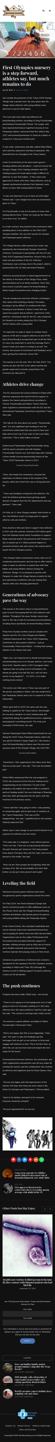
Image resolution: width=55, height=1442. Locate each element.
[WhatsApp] (41, 1159)
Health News (22, 90)
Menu (49, 10)
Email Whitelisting (27, 1430)
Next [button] (49, 1209)
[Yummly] (35, 1159)
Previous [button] (44, 1209)
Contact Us (10, 1426)
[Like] (13, 1159)
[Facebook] (19, 1159)
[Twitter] (24, 1159)
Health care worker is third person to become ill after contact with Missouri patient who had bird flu (27, 1282)
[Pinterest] (30, 1159)
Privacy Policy (24, 1426)
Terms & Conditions (41, 1426)
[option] (27, 1252)
